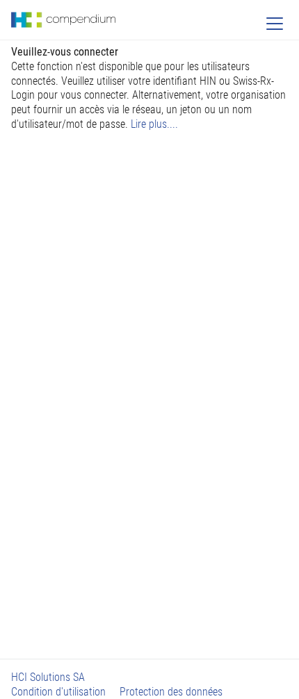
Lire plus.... (154, 124)
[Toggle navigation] (274, 23)
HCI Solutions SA (48, 677)
